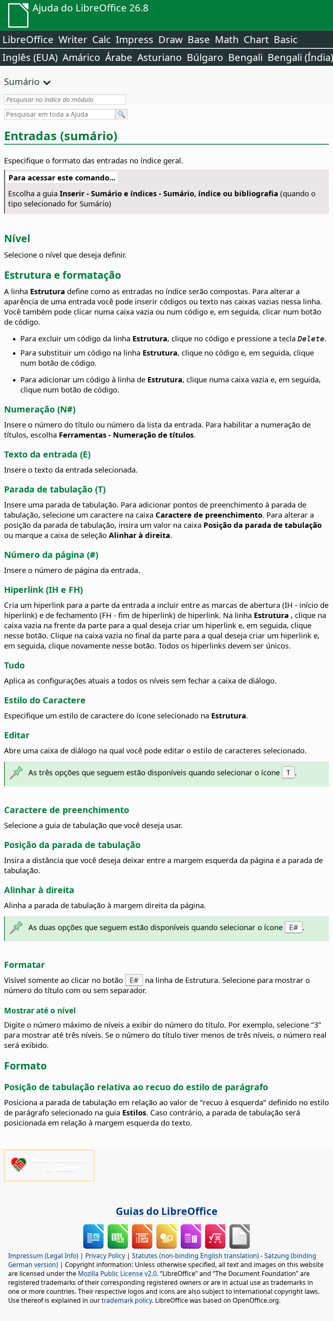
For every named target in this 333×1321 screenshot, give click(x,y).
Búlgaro (205, 57)
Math (227, 39)
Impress (135, 39)
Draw (170, 39)
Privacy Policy (105, 1255)
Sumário (21, 81)
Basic (286, 39)
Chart (256, 39)
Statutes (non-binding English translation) (195, 1255)
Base (199, 39)
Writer (72, 39)
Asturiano (159, 57)
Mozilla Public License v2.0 (117, 1273)
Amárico (81, 57)
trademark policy (127, 1300)
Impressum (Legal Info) (43, 1255)
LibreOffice (28, 39)
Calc (101, 39)
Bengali (245, 57)
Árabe (118, 57)
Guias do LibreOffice (167, 1211)
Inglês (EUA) (30, 57)
